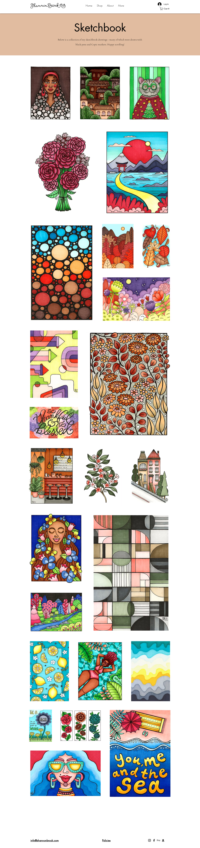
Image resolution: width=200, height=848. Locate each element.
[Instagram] (149, 840)
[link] (165, 8)
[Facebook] (154, 840)
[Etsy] (158, 840)
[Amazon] (163, 840)
